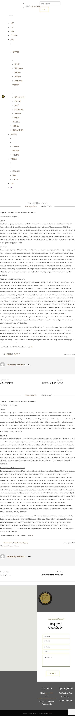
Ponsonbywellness (31, 206)
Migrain (24, 543)
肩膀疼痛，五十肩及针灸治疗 (52, 383)
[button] (19, 627)
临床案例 (10, 354)
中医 (36, 203)
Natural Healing (7, 543)
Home (31, 203)
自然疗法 (17, 354)
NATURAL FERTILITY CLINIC (52, 575)
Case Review (17, 543)
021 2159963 (49, 693)
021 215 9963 (35, 6)
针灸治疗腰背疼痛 (6, 383)
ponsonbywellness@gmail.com (47, 698)
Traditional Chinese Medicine (10, 546)
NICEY (49, 713)
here (31, 347)
